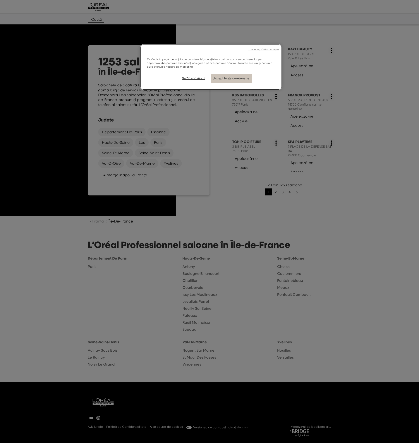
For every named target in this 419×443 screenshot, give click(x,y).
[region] (211, 67)
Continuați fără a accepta (263, 49)
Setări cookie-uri (193, 78)
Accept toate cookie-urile (231, 78)
